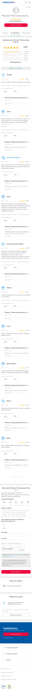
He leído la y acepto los (15, 555)
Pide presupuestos (16, 634)
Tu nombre (4, 532)
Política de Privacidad (16, 554)
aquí (10, 565)
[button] (16, 647)
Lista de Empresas (7, 664)
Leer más (7, 104)
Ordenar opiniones (16, 68)
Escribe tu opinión (6, 508)
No (5, 528)
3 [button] (17, 476)
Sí (4, 524)
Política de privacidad (7, 672)
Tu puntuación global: (7, 499)
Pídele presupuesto (16, 25)
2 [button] (14, 476)
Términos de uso (6, 556)
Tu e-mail (3, 538)
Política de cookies (6, 676)
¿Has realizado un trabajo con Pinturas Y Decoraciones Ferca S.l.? (12, 520)
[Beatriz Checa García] (3, 158)
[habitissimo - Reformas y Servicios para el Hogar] (7, 2)
